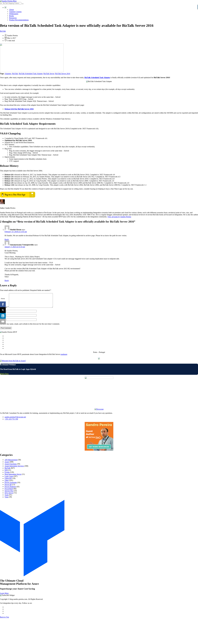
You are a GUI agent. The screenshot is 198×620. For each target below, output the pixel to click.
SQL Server (9, 493)
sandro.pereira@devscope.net (15, 417)
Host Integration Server (13, 474)
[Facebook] (3, 304)
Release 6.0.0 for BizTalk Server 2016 (19, 109)
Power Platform (10, 487)
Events (7, 472)
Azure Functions (11, 464)
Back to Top (4, 617)
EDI (6, 470)
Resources (13, 18)
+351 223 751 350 (11, 419)
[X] (3, 310)
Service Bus (9, 491)
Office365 (8, 478)
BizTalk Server (48, 74)
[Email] (3, 321)
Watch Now (4, 374)
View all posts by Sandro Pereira (119, 217)
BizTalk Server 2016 (62, 74)
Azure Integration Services (14, 466)
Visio (6, 497)
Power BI (8, 485)
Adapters (8, 74)
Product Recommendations (19, 20)
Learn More (4, 593)
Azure (7, 462)
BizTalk (3, 31)
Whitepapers (13, 14)
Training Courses (15, 12)
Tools (7, 495)
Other (7, 480)
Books (11, 16)
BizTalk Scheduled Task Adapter (31, 74)
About (11, 10)
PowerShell (9, 489)
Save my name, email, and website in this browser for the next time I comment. (31, 324)
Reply (7, 239)
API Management (11, 460)
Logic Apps (9, 476)
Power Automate (11, 482)
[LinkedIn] (3, 316)
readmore (63, 354)
